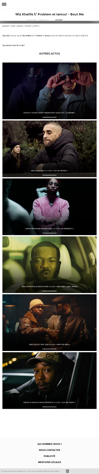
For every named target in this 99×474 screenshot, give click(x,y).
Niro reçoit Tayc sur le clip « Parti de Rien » (49, 345)
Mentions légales (49, 462)
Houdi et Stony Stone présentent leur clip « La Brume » (49, 113)
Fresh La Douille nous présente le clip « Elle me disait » (49, 402)
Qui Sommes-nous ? (49, 444)
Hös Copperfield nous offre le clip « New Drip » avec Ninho (50, 287)
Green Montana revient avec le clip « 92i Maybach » (49, 229)
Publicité (49, 456)
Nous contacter (49, 450)
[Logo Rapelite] (49, 4)
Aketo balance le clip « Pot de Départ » (49, 171)
